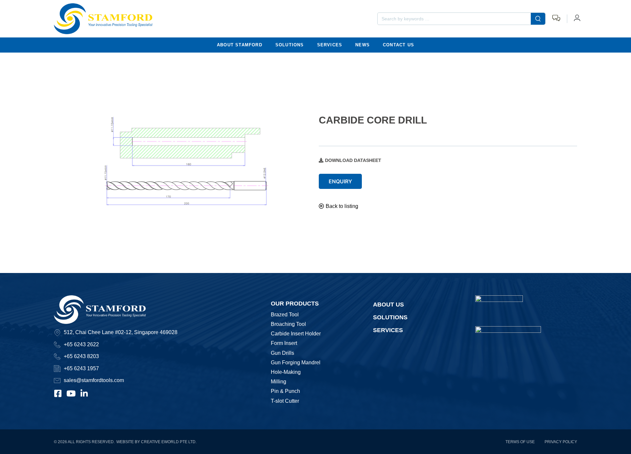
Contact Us (398, 44)
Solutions (289, 44)
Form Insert (284, 343)
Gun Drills (282, 353)
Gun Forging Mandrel (295, 362)
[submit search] (538, 19)
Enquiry (340, 181)
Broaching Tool (288, 324)
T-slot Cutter (285, 401)
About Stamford (239, 44)
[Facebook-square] (58, 393)
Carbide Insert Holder (296, 333)
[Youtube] (71, 393)
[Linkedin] (84, 393)
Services (329, 44)
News (362, 44)
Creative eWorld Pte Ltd (168, 442)
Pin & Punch (285, 391)
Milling (278, 381)
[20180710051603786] (183, 162)
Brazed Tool (285, 314)
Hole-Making (286, 372)
